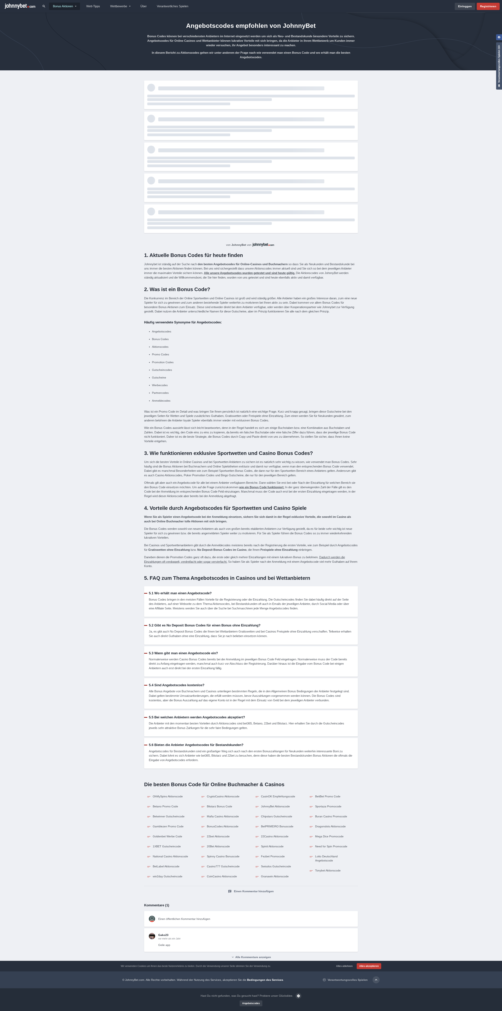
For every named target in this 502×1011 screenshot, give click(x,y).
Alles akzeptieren (369, 966)
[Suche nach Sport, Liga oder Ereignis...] (44, 6)
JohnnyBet (238, 244)
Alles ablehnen (344, 966)
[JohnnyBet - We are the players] (20, 6)
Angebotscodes (251, 1003)
